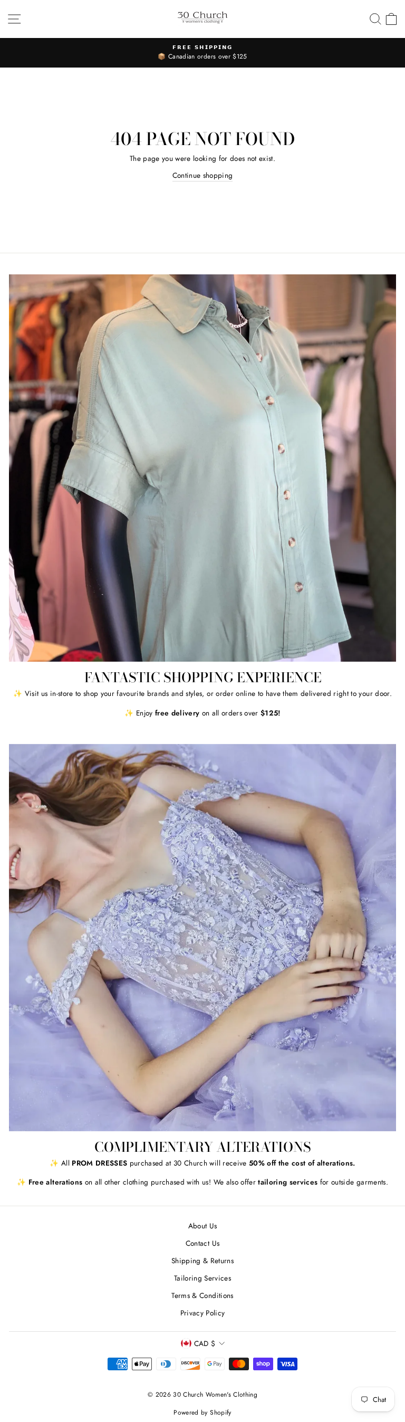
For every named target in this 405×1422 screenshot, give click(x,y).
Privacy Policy (202, 1313)
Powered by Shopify (202, 1412)
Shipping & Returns (202, 1260)
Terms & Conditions (202, 1295)
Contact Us (202, 1243)
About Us (202, 1225)
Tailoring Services (202, 1278)
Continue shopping (202, 175)
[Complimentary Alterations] (202, 937)
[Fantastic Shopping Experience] (202, 468)
